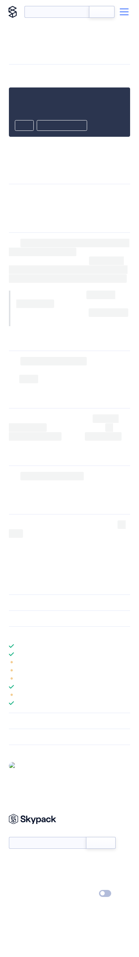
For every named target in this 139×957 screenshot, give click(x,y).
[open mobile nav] (124, 12)
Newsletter (21, 832)
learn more (62, 634)
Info (125, 662)
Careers (18, 883)
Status (78, 861)
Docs (14, 861)
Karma (52, 485)
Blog (76, 872)
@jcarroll (29, 765)
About (16, 872)
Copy (24, 126)
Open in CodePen (62, 126)
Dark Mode (83, 893)
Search (102, 12)
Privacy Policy (24, 894)
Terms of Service (90, 883)
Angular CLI (109, 194)
